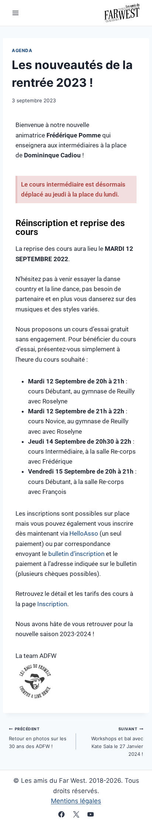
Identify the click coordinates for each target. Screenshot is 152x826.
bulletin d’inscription (76, 553)
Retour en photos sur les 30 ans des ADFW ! (37, 738)
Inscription (52, 604)
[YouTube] (90, 814)
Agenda (22, 50)
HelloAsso (83, 533)
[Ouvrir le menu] (16, 12)
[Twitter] (76, 814)
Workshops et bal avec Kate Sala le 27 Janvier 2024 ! (117, 742)
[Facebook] (61, 814)
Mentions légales (76, 801)
